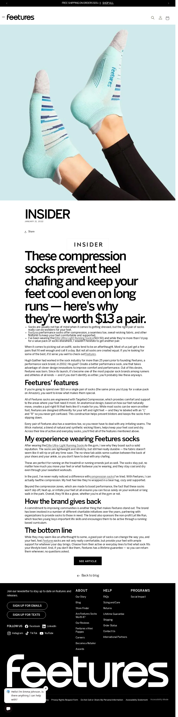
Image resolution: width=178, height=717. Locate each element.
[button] (167, 18)
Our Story (81, 597)
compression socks (102, 476)
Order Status (110, 626)
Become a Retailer (86, 643)
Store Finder (82, 608)
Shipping (108, 620)
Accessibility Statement (137, 700)
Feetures (33, 332)
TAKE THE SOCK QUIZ (97, 3)
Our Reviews (82, 623)
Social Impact (138, 597)
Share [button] (31, 232)
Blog (78, 603)
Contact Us (109, 631)
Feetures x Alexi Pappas (84, 630)
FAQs (106, 597)
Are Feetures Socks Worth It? (86, 616)
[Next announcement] (168, 3)
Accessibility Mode (159, 700)
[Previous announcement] (7, 3)
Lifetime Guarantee (113, 614)
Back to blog (90, 575)
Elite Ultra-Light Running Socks (74, 338)
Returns (107, 608)
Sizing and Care (111, 603)
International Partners (115, 637)
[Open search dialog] (153, 18)
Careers (80, 638)
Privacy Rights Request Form (64, 700)
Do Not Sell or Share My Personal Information (102, 700)
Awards (80, 649)
